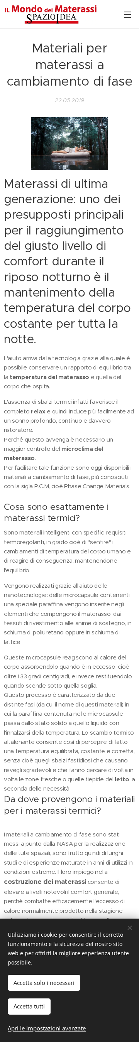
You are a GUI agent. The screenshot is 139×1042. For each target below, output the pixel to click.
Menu (127, 14)
